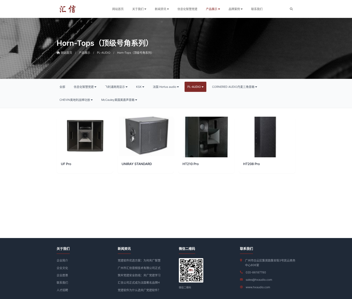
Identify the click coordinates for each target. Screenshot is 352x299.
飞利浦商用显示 (115, 86)
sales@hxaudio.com (259, 279)
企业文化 (62, 268)
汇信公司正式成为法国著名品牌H (139, 282)
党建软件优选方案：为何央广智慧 (139, 260)
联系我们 (257, 9)
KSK (139, 86)
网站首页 (118, 9)
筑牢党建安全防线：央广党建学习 (139, 275)
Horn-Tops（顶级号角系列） (135, 52)
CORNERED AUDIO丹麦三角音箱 (233, 86)
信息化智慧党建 (187, 9)
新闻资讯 (161, 9)
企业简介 (62, 260)
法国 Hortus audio (165, 86)
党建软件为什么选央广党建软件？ (139, 290)
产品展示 (212, 9)
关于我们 (138, 9)
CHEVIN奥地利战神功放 (75, 99)
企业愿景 (62, 275)
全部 (62, 86)
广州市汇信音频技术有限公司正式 (139, 268)
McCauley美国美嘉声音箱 (118, 99)
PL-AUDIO (103, 52)
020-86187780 (256, 272)
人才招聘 (62, 290)
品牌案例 (235, 9)
